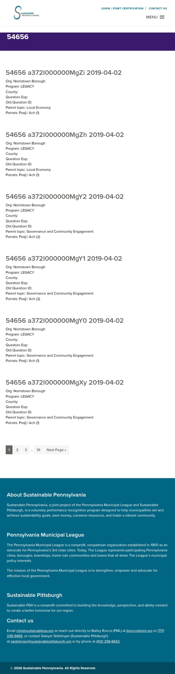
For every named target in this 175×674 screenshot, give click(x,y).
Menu (152, 17)
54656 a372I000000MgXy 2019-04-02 (65, 382)
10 (39, 449)
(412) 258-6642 (108, 641)
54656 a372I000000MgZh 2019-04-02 (65, 135)
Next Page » (56, 450)
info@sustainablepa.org (35, 630)
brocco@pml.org (139, 630)
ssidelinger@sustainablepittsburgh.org (41, 641)
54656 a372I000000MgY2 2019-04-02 (65, 197)
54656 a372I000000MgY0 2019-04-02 (65, 321)
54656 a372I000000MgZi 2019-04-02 (64, 73)
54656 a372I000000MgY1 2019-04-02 (64, 258)
